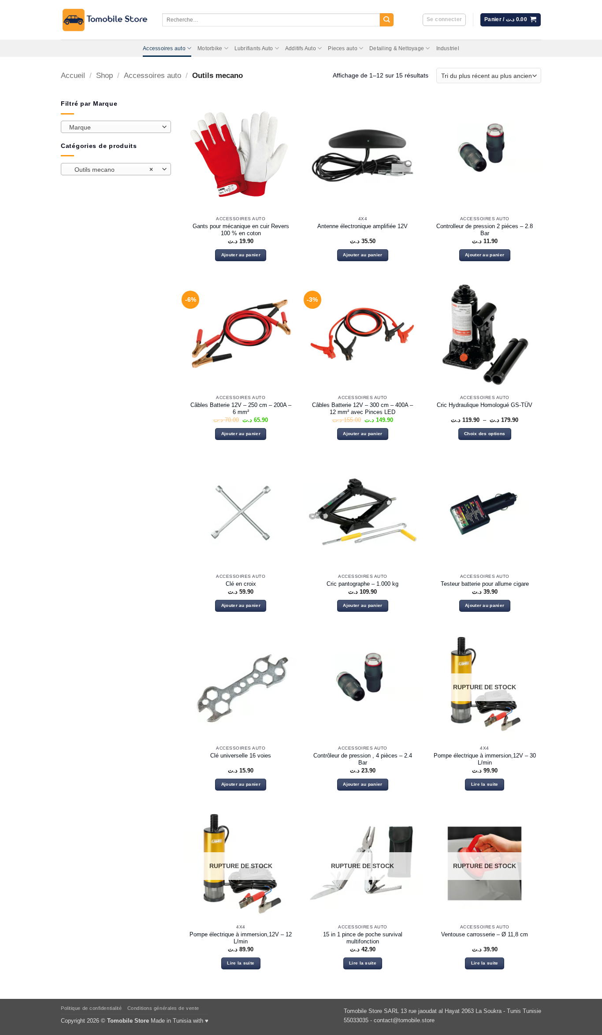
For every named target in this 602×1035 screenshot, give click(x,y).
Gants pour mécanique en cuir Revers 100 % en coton (241, 230)
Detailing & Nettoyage (396, 48)
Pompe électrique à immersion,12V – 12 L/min (241, 938)
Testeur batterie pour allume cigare (485, 583)
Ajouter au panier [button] (240, 254)
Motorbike (209, 48)
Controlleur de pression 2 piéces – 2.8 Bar (484, 230)
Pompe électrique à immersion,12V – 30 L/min (485, 759)
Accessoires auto (164, 48)
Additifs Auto (300, 48)
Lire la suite (484, 784)
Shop (104, 75)
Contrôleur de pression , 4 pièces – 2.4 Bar (362, 759)
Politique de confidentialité (91, 1008)
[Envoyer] (387, 20)
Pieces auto (342, 48)
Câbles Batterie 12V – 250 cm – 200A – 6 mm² (240, 409)
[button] (444, 20)
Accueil (73, 75)
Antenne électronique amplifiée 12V (362, 226)
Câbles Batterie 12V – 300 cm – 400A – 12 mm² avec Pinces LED (362, 409)
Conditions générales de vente (163, 1008)
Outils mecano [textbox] (111, 169)
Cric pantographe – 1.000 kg (362, 583)
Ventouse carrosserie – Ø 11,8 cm (484, 934)
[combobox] (116, 127)
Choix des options (484, 433)
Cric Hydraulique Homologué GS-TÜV (484, 405)
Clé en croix (241, 583)
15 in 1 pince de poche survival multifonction (362, 938)
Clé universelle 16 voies (240, 755)
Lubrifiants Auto (253, 48)
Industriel (447, 48)
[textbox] (114, 127)
